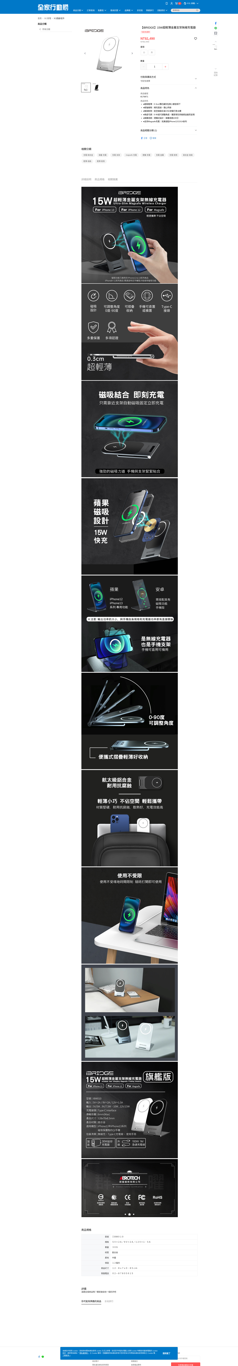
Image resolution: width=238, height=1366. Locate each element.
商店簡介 (95, 1361)
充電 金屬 (160, 155)
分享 (145, 138)
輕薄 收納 (87, 161)
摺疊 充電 (102, 155)
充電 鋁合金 (88, 155)
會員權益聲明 (136, 1365)
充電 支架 (116, 155)
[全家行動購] (53, 7)
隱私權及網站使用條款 (100, 1365)
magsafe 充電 (131, 155)
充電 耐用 (173, 155)
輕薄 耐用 (101, 161)
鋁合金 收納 (188, 155)
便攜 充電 (146, 155)
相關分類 (86, 149)
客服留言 (134, 1361)
